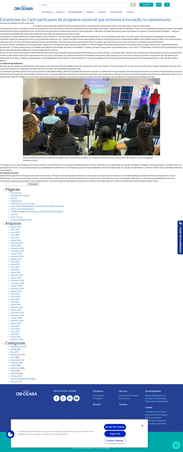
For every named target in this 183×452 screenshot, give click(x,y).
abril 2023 (15, 334)
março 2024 (16, 305)
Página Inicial (16, 201)
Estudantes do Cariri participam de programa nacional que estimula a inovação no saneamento (85, 19)
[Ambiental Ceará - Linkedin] (70, 398)
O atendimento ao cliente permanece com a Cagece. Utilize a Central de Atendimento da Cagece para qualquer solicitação (156, 418)
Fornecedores (116, 12)
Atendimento (16, 355)
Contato (130, 12)
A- (167, 5)
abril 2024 (15, 302)
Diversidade (16, 360)
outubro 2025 (16, 254)
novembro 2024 (17, 283)
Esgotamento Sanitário (20, 196)
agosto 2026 (16, 227)
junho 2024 (15, 297)
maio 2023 (15, 331)
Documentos (16, 193)
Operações (15, 373)
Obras (13, 371)
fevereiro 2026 (17, 243)
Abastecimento (17, 347)
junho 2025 (15, 264)
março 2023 (16, 337)
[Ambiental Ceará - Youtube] (77, 398)
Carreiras (102, 12)
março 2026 (16, 240)
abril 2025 (15, 270)
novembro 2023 (17, 315)
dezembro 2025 (17, 248)
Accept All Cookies (115, 427)
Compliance (98, 398)
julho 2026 (15, 229)
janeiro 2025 (16, 278)
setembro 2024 (17, 288)
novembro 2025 (17, 251)
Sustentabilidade (153, 391)
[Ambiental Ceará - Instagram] (63, 398)
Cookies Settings (115, 441)
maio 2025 (15, 267)
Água (13, 352)
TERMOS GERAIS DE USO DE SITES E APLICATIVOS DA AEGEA (37, 212)
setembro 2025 (17, 256)
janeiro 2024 (16, 310)
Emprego (14, 363)
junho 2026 (15, 232)
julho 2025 (15, 262)
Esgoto (14, 365)
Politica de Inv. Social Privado (23, 204)
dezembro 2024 (17, 280)
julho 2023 (15, 326)
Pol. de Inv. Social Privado (155, 398)
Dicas (13, 357)
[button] (10, 434)
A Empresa (98, 391)
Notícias (90, 12)
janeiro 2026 (16, 246)
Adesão (14, 349)
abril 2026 (15, 238)
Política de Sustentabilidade (22, 209)
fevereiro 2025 (17, 275)
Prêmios (14, 376)
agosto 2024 (16, 291)
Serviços (14, 381)
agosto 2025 (16, 259)
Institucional (16, 368)
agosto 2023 (16, 323)
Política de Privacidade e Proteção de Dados (91, 448)
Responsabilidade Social (21, 220)
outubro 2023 (16, 318)
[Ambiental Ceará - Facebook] (56, 398)
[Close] (142, 426)
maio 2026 (15, 235)
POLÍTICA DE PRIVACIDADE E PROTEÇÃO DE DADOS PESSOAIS (37, 206)
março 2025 (16, 272)
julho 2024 (15, 294)
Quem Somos (16, 217)
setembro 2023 (17, 321)
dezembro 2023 (17, 313)
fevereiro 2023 (17, 339)
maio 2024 (15, 299)
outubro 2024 (16, 286)
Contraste (146, 5)
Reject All (115, 434)
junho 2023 (15, 329)
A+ (159, 5)
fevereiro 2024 (17, 307)
